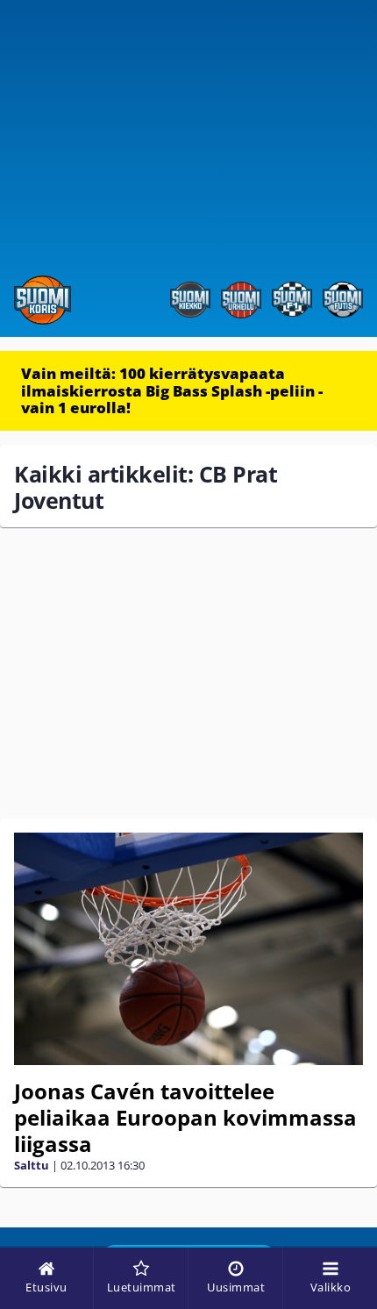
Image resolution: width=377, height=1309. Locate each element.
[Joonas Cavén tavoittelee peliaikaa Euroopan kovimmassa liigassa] (188, 949)
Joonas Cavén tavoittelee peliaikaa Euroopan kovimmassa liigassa (185, 1117)
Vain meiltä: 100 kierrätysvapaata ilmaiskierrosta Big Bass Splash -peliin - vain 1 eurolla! (172, 390)
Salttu (31, 1165)
